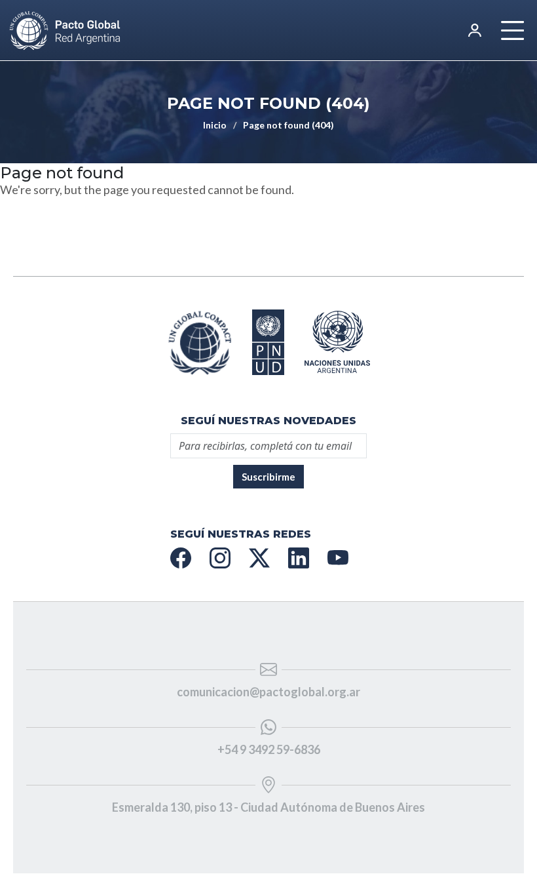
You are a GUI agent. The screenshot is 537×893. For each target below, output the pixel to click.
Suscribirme (268, 477)
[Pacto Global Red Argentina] (199, 342)
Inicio (215, 124)
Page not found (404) (288, 124)
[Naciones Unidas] (268, 342)
